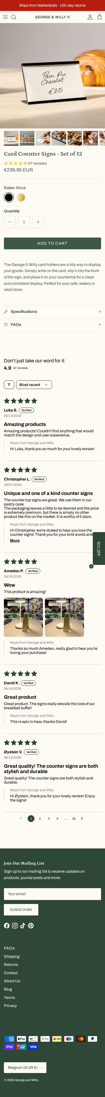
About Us (12, 981)
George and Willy (26, 1080)
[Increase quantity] (38, 222)
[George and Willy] (52, 17)
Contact (11, 973)
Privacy (10, 1006)
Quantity (12, 211)
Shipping (12, 956)
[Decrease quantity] (10, 222)
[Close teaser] (91, 566)
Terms (9, 997)
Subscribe (21, 910)
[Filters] (9, 384)
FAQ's (9, 948)
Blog (8, 989)
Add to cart (52, 243)
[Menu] (5, 17)
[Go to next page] (83, 818)
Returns (11, 964)
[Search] (16, 17)
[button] (16, 163)
